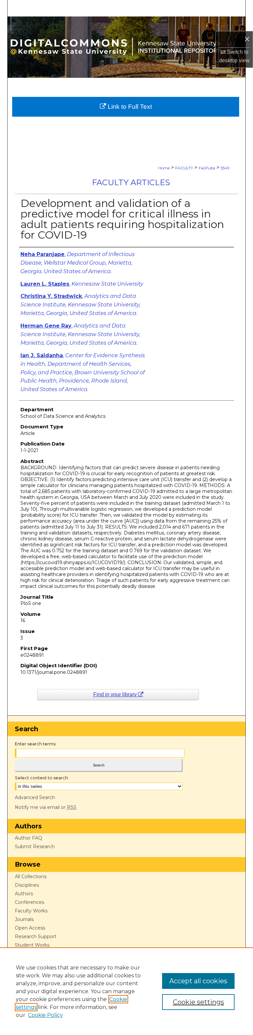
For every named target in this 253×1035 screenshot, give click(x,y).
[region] (126, 991)
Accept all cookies (198, 981)
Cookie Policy (45, 1015)
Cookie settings (198, 1002)
